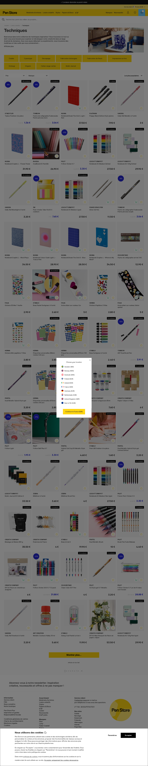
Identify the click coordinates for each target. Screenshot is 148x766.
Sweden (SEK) (69, 367)
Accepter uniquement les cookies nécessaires (61, 760)
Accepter (128, 735)
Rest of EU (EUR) (70, 403)
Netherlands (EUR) (70, 395)
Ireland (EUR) (68, 383)
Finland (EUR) (68, 379)
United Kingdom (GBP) (72, 399)
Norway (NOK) (69, 371)
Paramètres (112, 735)
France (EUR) (68, 387)
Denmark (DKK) (69, 375)
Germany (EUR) (69, 391)
